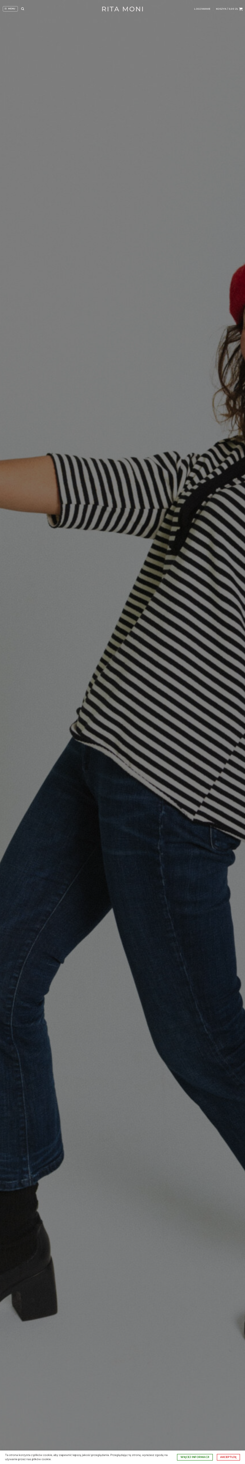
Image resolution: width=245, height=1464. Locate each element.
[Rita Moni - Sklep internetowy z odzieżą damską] (122, 9)
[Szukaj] (22, 9)
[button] (10, 9)
